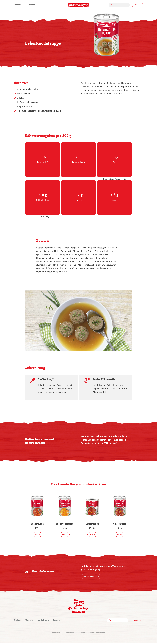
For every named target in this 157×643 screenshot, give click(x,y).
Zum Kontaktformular (91, 576)
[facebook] (75, 620)
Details (37, 534)
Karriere (56, 620)
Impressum (56, 632)
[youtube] (79, 620)
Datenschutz (69, 632)
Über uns (32, 5)
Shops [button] (136, 5)
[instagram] (82, 620)
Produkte (18, 5)
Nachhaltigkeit (43, 620)
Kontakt (82, 632)
